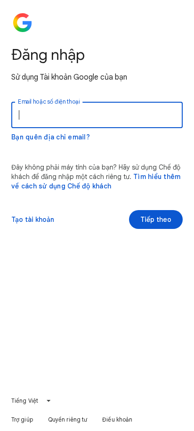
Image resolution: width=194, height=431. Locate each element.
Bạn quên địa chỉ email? (50, 137)
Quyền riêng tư (67, 419)
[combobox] (31, 400)
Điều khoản (117, 419)
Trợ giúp (22, 419)
